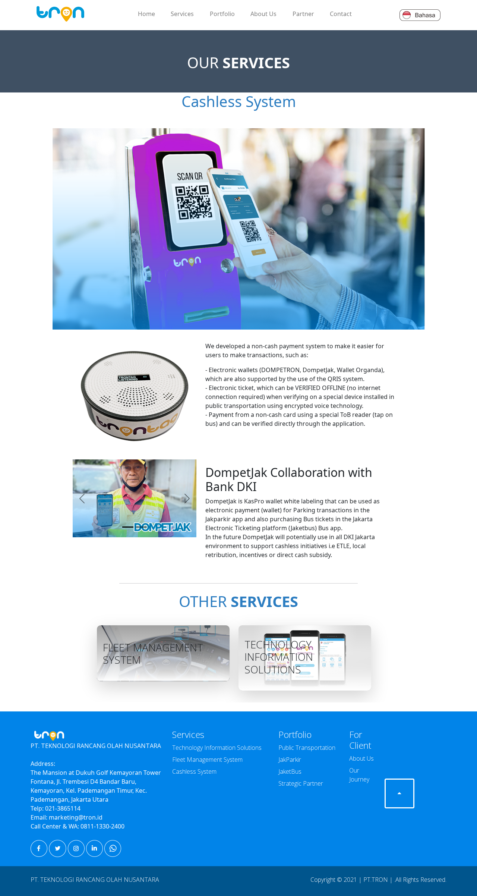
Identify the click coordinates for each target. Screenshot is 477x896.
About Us (263, 14)
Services (182, 14)
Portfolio (222, 14)
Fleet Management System (207, 759)
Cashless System (194, 771)
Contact (341, 14)
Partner (303, 14)
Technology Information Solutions (217, 747)
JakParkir (289, 759)
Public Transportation (306, 747)
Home (146, 14)
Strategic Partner (300, 783)
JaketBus (289, 771)
